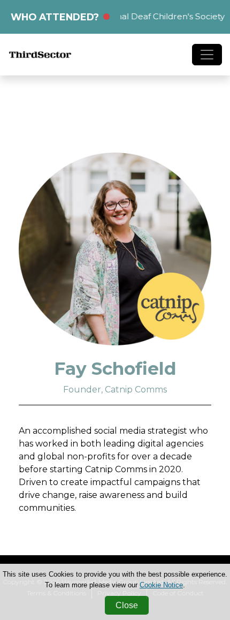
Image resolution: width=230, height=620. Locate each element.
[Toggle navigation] (207, 54)
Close (127, 605)
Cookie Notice (161, 585)
